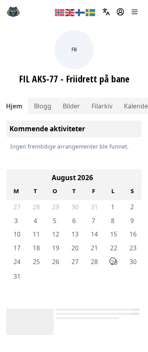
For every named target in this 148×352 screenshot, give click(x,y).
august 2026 (72, 177)
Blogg (42, 106)
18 (36, 247)
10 (16, 234)
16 (132, 234)
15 (113, 234)
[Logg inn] (120, 12)
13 (74, 234)
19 (55, 247)
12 (55, 234)
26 (55, 261)
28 (36, 206)
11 (36, 234)
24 (16, 261)
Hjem (14, 106)
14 (94, 234)
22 (113, 247)
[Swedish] (91, 11)
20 (74, 247)
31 (94, 206)
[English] (70, 11)
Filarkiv (102, 106)
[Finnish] (80, 11)
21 (94, 247)
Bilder (71, 106)
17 (16, 247)
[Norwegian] (60, 11)
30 (74, 206)
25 (36, 261)
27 (16, 206)
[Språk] (106, 12)
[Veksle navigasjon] (134, 12)
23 (132, 247)
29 (55, 206)
